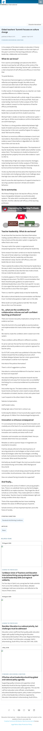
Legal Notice (14, 724)
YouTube (19, 710)
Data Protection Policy (25, 724)
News (4, 530)
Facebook (9, 710)
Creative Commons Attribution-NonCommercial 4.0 (19, 721)
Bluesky (29, 710)
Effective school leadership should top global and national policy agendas (21, 672)
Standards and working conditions (12, 520)
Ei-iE (3, 2)
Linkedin (34, 710)
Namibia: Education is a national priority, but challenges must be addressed (21, 619)
